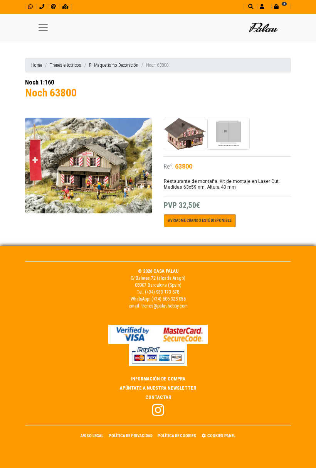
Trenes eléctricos (65, 65)
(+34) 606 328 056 (168, 299)
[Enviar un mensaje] (53, 7)
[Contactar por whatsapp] (30, 7)
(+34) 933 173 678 (162, 292)
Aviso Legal (92, 435)
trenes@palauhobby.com (164, 306)
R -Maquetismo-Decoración (113, 65)
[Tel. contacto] (41, 7)
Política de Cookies (177, 435)
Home (36, 65)
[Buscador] (250, 7)
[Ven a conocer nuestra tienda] (65, 7)
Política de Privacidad (131, 435)
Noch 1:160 (39, 82)
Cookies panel (221, 435)
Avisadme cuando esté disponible (200, 220)
